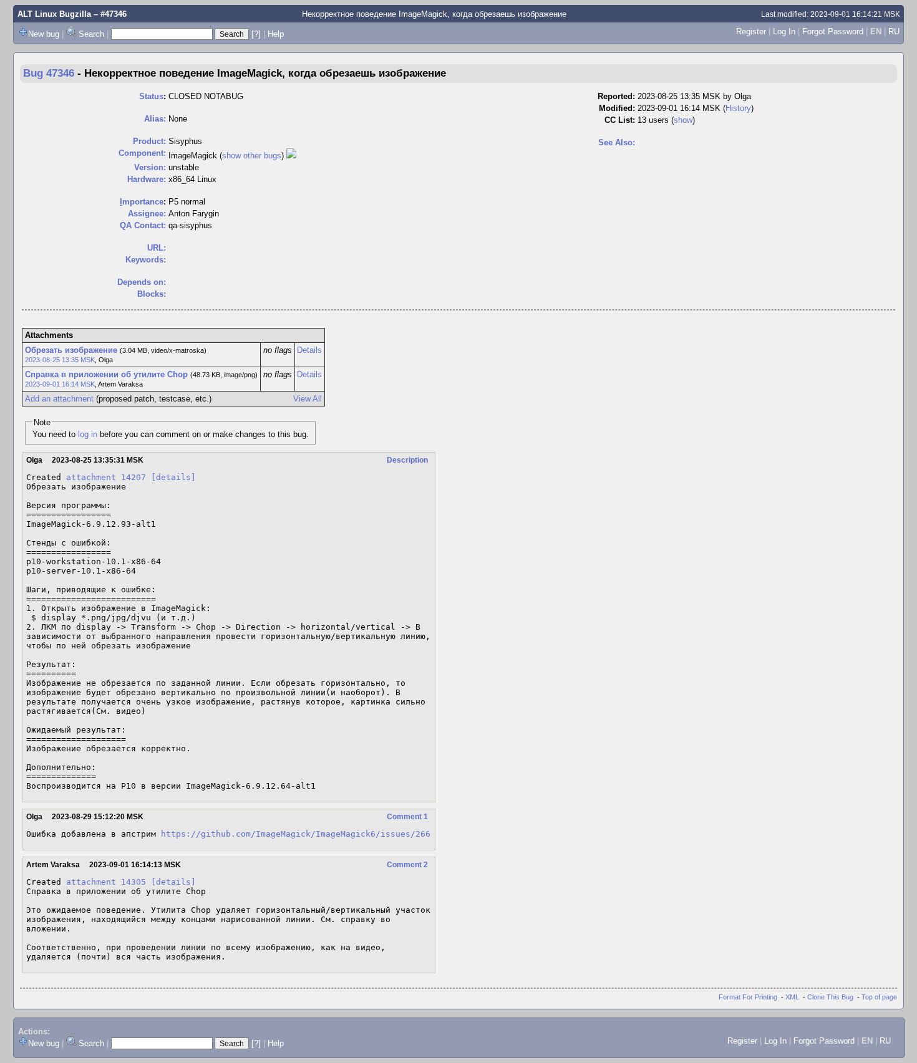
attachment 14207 (106, 477)
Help (276, 34)
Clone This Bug (830, 997)
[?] (256, 34)
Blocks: (151, 294)
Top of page (879, 997)
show (683, 120)
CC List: (619, 120)
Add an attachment (59, 398)
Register (751, 31)
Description (407, 460)
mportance (141, 201)
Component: (142, 153)
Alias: (155, 118)
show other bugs (251, 155)
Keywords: (145, 259)
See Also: (616, 142)
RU (894, 31)
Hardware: (146, 179)
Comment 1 (407, 816)
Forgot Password (832, 31)
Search (91, 34)
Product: (149, 141)
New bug (43, 34)
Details (309, 350)
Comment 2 (407, 864)
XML (792, 997)
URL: (156, 248)
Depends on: (141, 282)
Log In (784, 31)
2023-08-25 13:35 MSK (60, 359)
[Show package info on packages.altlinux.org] (291, 155)
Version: (150, 167)
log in (87, 434)
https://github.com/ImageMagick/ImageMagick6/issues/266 (295, 834)
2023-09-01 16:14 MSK (60, 384)
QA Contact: (143, 225)
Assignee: (147, 213)
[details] (173, 477)
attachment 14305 (106, 882)
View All (307, 398)
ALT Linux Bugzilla (54, 14)
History (738, 108)
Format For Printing (748, 997)
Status (151, 96)
